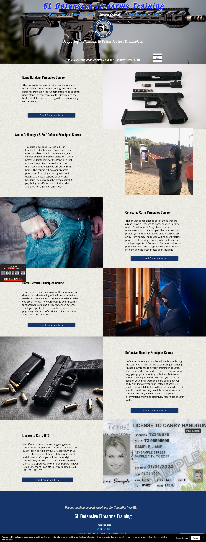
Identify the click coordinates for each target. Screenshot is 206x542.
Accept (195, 538)
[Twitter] (97, 529)
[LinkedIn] (108, 529)
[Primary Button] (157, 58)
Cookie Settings (182, 538)
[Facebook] (101, 529)
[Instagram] (105, 529)
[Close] (203, 538)
